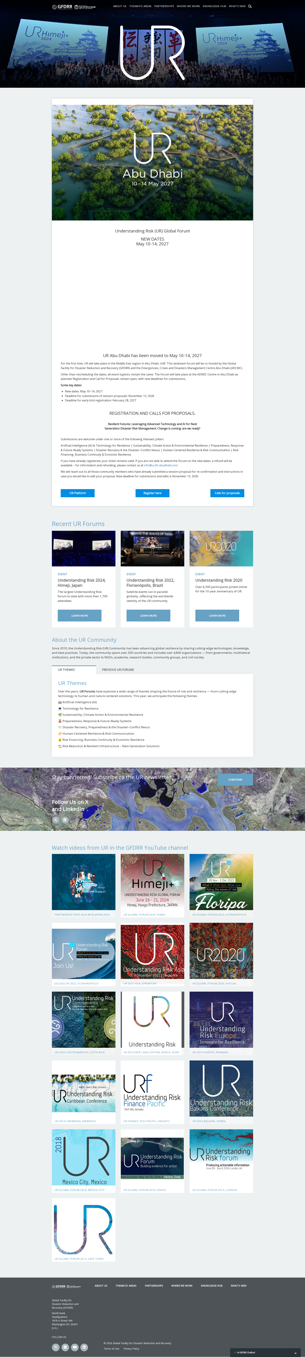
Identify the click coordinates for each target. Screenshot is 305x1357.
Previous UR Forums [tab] (118, 670)
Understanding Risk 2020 (218, 580)
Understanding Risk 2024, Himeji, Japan (82, 582)
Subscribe (235, 779)
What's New (237, 6)
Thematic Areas (140, 6)
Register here (152, 493)
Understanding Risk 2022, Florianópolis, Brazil (151, 582)
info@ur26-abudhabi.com (161, 465)
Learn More (79, 615)
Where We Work (188, 6)
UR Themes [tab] (66, 670)
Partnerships (164, 6)
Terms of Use (111, 1348)
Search (250, 6)
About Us (119, 6)
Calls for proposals (227, 493)
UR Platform (78, 493)
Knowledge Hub (214, 6)
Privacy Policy (131, 1348)
